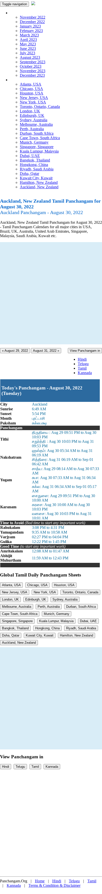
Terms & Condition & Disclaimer (54, 885)
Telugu (83, 364)
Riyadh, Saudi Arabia (36, 169)
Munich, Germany (34, 142)
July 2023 (27, 53)
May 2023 (28, 44)
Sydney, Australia (33, 120)
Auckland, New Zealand (39, 187)
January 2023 (30, 26)
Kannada (85, 373)
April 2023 (28, 39)
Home (40, 881)
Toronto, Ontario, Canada (40, 106)
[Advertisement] (51, 293)
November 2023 (32, 71)
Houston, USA (31, 93)
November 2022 (32, 17)
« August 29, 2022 (15, 350)
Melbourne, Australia (36, 124)
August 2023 (30, 57)
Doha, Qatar (29, 173)
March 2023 (29, 35)
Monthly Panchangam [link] (27, 13)
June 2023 (28, 48)
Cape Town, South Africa (40, 138)
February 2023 (31, 31)
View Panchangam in (85, 350)
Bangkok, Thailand (35, 160)
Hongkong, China (34, 164)
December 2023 (32, 75)
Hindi (82, 359)
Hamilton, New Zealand (39, 182)
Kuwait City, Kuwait (36, 178)
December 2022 (32, 22)
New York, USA (33, 102)
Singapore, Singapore (36, 147)
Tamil (82, 368)
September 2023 (32, 62)
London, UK (30, 111)
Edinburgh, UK (32, 115)
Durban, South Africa (36, 133)
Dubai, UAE (30, 156)
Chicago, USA (31, 89)
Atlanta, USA (30, 84)
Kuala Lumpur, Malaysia (39, 151)
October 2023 (30, 66)
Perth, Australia (32, 129)
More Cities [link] (19, 80)
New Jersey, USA (34, 98)
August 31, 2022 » (46, 350)
